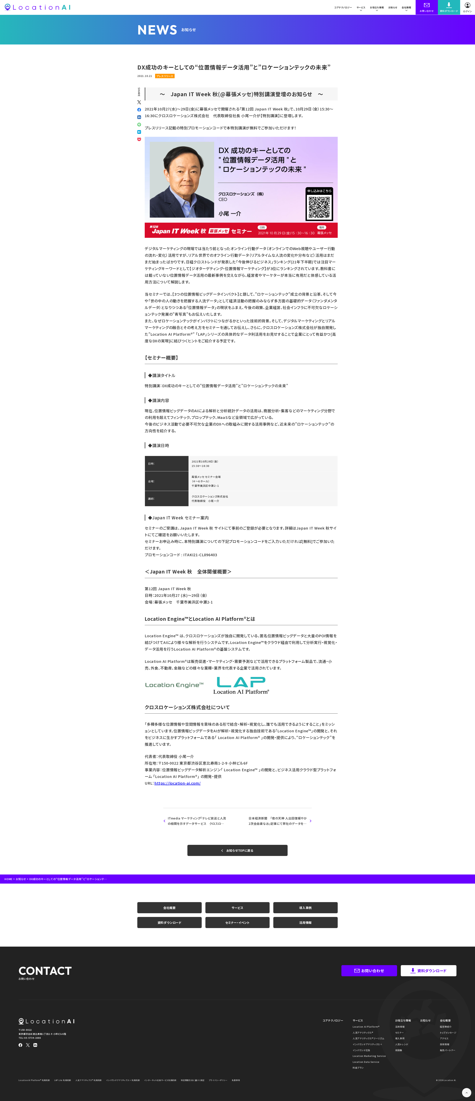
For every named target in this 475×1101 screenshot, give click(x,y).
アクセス (444, 1038)
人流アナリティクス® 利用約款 (89, 1080)
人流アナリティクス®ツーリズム (368, 1038)
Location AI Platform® (366, 1026)
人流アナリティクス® (363, 1032)
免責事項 (236, 1080)
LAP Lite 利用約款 (62, 1080)
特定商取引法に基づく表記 (192, 1080)
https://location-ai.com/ (177, 783)
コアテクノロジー (343, 7)
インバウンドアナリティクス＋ (367, 1044)
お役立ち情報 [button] (377, 7)
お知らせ (392, 7)
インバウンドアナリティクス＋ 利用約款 (123, 1080)
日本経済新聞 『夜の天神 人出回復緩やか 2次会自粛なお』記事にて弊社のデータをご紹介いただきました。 (279, 821)
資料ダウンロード (169, 922)
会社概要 (169, 907)
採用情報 (444, 1044)
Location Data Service (366, 1061)
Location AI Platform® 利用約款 (34, 1080)
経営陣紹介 (446, 1026)
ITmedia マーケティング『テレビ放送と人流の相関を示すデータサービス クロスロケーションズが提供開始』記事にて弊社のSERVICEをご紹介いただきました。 (197, 821)
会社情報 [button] (406, 7)
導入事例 (305, 907)
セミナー (399, 1032)
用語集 (398, 1050)
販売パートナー (448, 1050)
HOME (8, 879)
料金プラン (358, 1067)
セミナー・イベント (237, 922)
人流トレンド (401, 1044)
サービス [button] (361, 7)
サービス (237, 907)
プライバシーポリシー (218, 1080)
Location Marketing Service (369, 1055)
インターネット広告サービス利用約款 (160, 1080)
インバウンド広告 (361, 1050)
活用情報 (305, 922)
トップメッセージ (448, 1032)
